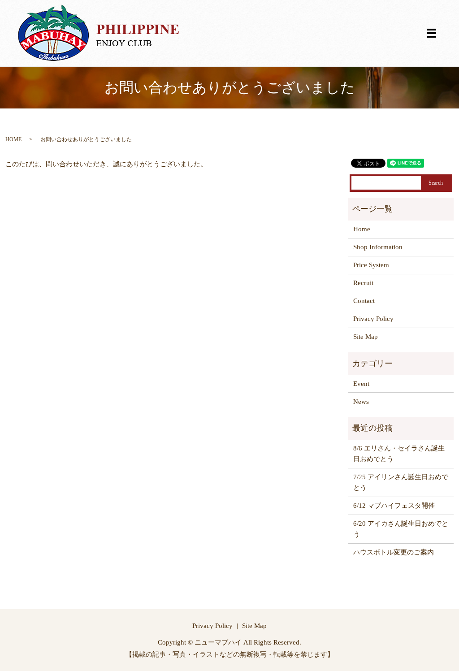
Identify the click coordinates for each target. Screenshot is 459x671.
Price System (371, 264)
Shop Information (378, 247)
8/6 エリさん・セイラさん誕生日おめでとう (399, 454)
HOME (13, 139)
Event (361, 383)
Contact (364, 300)
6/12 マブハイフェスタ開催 (394, 505)
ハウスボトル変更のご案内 (393, 552)
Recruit (363, 282)
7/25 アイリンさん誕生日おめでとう (400, 482)
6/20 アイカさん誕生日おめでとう (400, 529)
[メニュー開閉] (431, 33)
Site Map (365, 336)
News (361, 401)
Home (361, 229)
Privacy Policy (373, 318)
